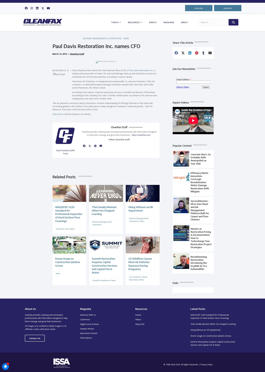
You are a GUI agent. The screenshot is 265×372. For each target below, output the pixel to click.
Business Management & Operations (102, 38)
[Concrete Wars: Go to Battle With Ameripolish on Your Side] (193, 159)
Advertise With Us (88, 315)
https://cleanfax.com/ (141, 135)
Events (153, 22)
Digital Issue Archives (89, 324)
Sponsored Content (88, 333)
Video (142, 221)
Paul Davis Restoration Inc (141, 70)
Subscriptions (86, 337)
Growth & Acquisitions (101, 280)
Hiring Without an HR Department (205, 330)
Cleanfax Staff (77, 54)
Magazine (169, 22)
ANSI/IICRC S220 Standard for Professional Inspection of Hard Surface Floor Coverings (68, 214)
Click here (56, 114)
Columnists (85, 319)
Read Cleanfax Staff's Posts (65, 152)
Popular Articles (87, 328)
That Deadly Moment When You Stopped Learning (104, 210)
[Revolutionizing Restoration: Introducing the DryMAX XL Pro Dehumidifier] (193, 263)
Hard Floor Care (62, 229)
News (126, 38)
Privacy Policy (206, 364)
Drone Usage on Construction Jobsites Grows (67, 262)
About (184, 22)
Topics (115, 22)
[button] (26, 8)
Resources (134, 22)
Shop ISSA (139, 324)
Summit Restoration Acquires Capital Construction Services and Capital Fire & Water (104, 265)
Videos (138, 319)
